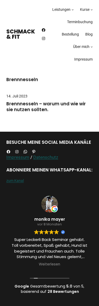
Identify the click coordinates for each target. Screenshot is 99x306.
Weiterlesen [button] (49, 264)
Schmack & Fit (20, 34)
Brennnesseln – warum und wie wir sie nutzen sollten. (46, 107)
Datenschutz (45, 157)
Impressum (17, 157)
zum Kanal (15, 181)
